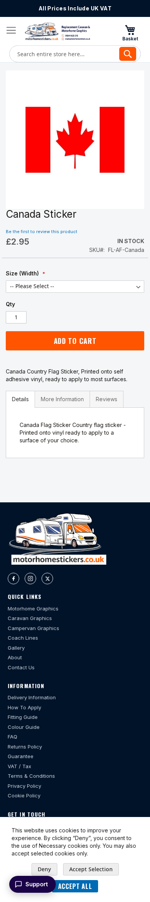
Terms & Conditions (31, 776)
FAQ (12, 737)
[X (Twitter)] (47, 578)
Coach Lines (23, 638)
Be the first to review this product (41, 231)
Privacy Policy (24, 786)
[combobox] (75, 53)
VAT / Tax (19, 766)
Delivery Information (32, 697)
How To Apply (24, 707)
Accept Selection (91, 869)
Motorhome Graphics (33, 608)
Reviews (106, 399)
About (15, 657)
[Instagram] (30, 578)
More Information (62, 399)
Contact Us (21, 667)
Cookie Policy (24, 795)
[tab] (20, 399)
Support (36, 884)
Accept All (75, 886)
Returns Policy (25, 747)
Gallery (16, 648)
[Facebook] (13, 578)
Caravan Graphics (30, 618)
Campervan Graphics (33, 628)
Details (20, 399)
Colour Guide (24, 727)
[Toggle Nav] (11, 30)
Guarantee (20, 756)
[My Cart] (130, 33)
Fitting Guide (23, 717)
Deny (44, 869)
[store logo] (57, 31)
